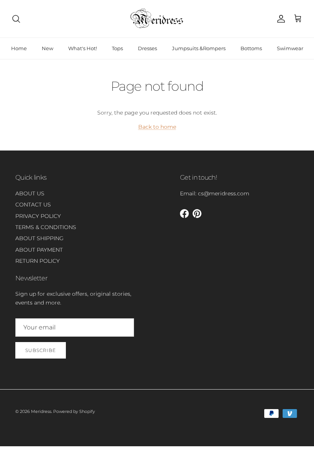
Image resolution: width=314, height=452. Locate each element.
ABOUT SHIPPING (39, 238)
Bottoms (251, 48)
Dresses (147, 48)
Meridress (41, 411)
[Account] (279, 18)
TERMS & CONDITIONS (45, 227)
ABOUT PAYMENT (39, 249)
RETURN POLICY (37, 260)
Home (19, 48)
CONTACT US (33, 204)
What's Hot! (82, 48)
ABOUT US (29, 193)
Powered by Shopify (74, 411)
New (47, 48)
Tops (117, 48)
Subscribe (40, 350)
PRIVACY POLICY (38, 216)
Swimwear (290, 48)
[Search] (16, 18)
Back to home (157, 126)
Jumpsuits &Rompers (199, 48)
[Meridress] (157, 19)
